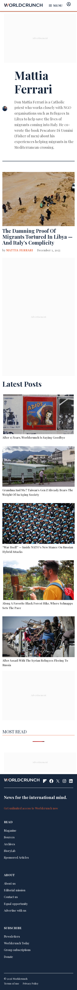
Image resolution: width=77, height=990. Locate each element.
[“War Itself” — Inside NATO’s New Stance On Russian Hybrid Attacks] (38, 524)
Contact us (11, 897)
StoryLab (9, 851)
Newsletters (12, 936)
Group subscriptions (17, 950)
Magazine (10, 830)
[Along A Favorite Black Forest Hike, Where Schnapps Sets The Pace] (38, 580)
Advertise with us (15, 910)
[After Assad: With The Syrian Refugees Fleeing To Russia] (38, 637)
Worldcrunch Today (16, 943)
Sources (9, 837)
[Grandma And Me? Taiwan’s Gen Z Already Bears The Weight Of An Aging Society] (38, 467)
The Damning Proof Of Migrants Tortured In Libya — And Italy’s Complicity (37, 237)
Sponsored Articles (16, 857)
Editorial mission (14, 890)
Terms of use (11, 983)
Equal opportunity (16, 904)
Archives (9, 844)
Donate (8, 957)
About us (10, 883)
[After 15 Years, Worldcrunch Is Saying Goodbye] (38, 415)
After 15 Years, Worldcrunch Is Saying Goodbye (33, 437)
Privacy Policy (30, 983)
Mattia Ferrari (19, 250)
